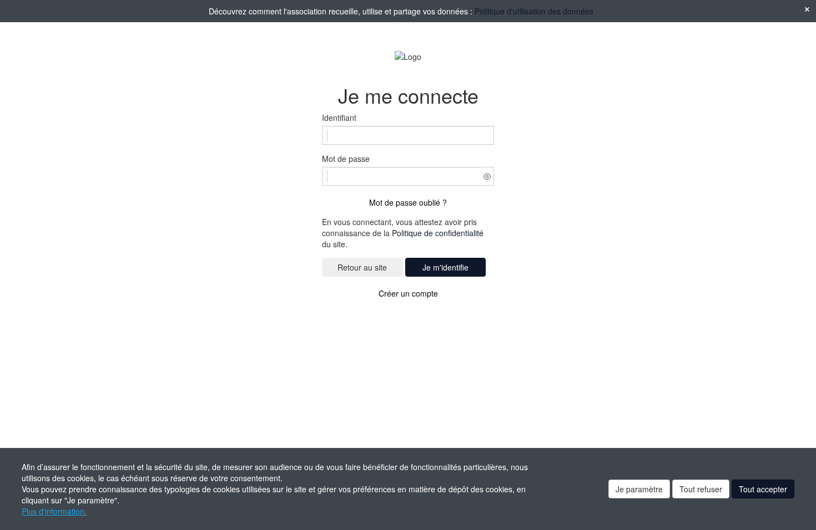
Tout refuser (700, 489)
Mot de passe (346, 158)
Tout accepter (763, 489)
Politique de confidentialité (437, 232)
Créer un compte (408, 293)
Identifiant (339, 117)
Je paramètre (639, 489)
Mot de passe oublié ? (408, 202)
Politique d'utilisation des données (534, 11)
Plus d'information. (54, 511)
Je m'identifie (445, 267)
